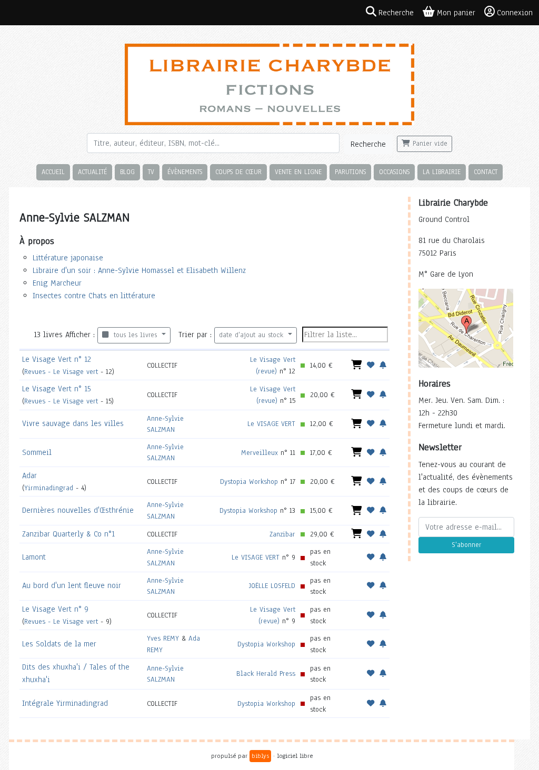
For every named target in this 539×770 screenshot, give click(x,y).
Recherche (368, 144)
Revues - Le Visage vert (61, 372)
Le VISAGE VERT (271, 424)
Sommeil (37, 452)
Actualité (92, 171)
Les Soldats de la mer (59, 644)
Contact (485, 171)
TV (151, 171)
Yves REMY (163, 638)
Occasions (394, 171)
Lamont (34, 557)
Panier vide (428, 143)
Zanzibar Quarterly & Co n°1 (68, 534)
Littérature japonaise (68, 257)
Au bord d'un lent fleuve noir (71, 585)
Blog (127, 171)
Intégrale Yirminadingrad (65, 703)
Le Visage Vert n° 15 (56, 388)
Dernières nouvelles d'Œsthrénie (78, 510)
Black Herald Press (265, 673)
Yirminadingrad (48, 488)
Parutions (350, 171)
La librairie (442, 171)
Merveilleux (259, 453)
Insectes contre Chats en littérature (94, 295)
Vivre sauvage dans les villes (73, 423)
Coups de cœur (238, 171)
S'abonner (466, 545)
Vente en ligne (298, 171)
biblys (260, 756)
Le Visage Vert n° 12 (56, 359)
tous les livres (133, 335)
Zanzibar (282, 534)
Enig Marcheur (57, 283)
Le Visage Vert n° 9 (55, 609)
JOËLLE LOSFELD (272, 586)
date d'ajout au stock (252, 335)
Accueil (53, 171)
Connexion (515, 12)
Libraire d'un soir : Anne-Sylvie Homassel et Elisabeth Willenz (139, 270)
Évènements (184, 171)
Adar (29, 475)
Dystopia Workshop (249, 482)
